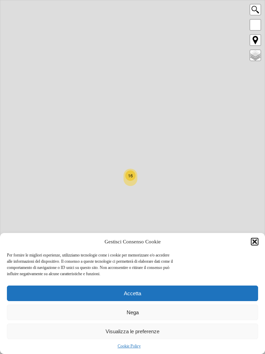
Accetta (132, 293)
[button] (254, 241)
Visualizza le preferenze (132, 331)
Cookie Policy (129, 346)
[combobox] (255, 11)
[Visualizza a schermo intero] (255, 25)
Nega (133, 312)
